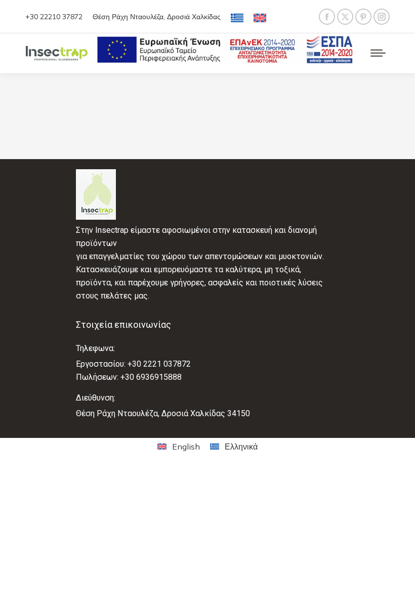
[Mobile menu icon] (378, 53)
